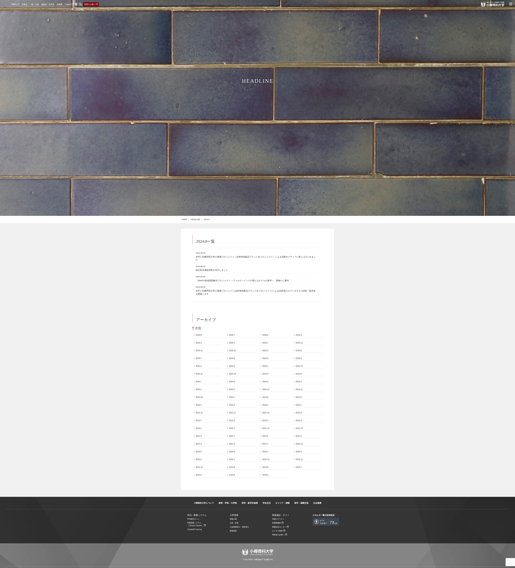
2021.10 (299, 428)
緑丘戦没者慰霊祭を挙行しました (212, 270)
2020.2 (199, 459)
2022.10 (265, 413)
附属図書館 (276, 523)
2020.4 (265, 451)
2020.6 (232, 451)
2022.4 (265, 420)
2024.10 (232, 374)
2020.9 (199, 451)
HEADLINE (195, 219)
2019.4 (265, 475)
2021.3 (199, 444)
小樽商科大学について (204, 503)
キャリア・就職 (282, 503)
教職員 (59, 4)
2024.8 (299, 374)
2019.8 (265, 467)
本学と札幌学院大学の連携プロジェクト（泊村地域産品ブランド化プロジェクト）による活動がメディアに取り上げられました (256, 258)
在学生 (52, 4)
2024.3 (299, 381)
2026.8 (199, 335)
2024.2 (199, 389)
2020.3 (299, 451)
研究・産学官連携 (250, 503)
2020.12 (299, 444)
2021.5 (299, 436)
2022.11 (232, 413)
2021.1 (265, 444)
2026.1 (265, 343)
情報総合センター (279, 527)
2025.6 (232, 358)
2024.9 (265, 374)
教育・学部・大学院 (228, 503)
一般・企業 (34, 4)
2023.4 (199, 405)
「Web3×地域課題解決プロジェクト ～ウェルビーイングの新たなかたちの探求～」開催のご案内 (242, 280)
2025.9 (265, 350)
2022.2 (199, 428)
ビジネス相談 (277, 531)
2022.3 (299, 420)
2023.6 (265, 397)
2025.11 (199, 350)
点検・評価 (234, 523)
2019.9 (232, 467)
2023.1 (299, 405)
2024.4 (265, 381)
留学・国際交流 (301, 503)
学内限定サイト (193, 519)
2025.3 (199, 366)
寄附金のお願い (278, 535)
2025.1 (265, 366)
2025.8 (299, 350)
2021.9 (199, 436)
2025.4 (299, 358)
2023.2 (265, 405)
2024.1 (232, 389)
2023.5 (299, 397)
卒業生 (24, 4)
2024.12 (299, 366)
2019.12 (265, 459)
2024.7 (199, 381)
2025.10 (232, 350)
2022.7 (199, 420)
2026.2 (232, 343)
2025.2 (232, 366)
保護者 (44, 4)
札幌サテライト (278, 519)
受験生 (14, 4)
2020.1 (232, 459)
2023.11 (299, 389)
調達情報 (233, 531)
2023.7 (232, 397)
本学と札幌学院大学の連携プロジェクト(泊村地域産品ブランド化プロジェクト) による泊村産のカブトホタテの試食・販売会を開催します (256, 292)
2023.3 (232, 405)
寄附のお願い (89, 4)
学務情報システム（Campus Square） (195, 524)
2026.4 (299, 335)
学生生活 (267, 503)
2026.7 (232, 335)
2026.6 (265, 335)
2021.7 (232, 436)
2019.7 (299, 467)
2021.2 (232, 444)
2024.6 (232, 381)
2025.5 (265, 358)
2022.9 (299, 413)
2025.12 (299, 343)
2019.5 (232, 475)
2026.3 (199, 343)
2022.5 (232, 420)
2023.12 (265, 389)
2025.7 (199, 358)
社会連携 (317, 503)
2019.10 (199, 467)
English (68, 4)
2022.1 (232, 428)
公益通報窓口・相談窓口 (239, 527)
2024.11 (199, 374)
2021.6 (265, 436)
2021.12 (265, 428)
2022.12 (199, 413)
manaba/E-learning (194, 529)
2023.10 (199, 397)
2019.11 (299, 459)
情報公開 (233, 519)
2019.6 (199, 475)
